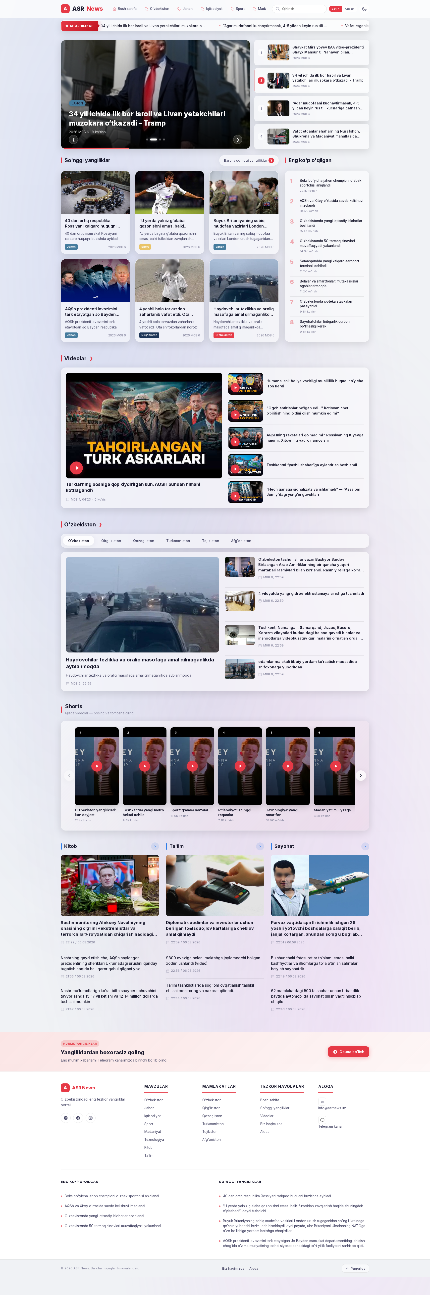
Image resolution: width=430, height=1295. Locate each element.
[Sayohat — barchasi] (365, 846)
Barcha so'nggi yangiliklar (248, 160)
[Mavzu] (364, 9)
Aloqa (264, 1132)
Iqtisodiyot (152, 1116)
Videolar (266, 1116)
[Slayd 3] (157, 139)
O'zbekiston (78, 541)
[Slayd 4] (164, 139)
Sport (148, 1124)
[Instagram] (91, 1118)
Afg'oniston (241, 541)
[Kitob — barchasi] (155, 846)
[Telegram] (66, 1118)
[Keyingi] (361, 775)
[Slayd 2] (151, 139)
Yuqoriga (358, 1268)
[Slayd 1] (147, 139)
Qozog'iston (143, 541)
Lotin (335, 8)
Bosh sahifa (269, 1100)
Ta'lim (149, 1155)
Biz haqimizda (271, 1124)
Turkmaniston (178, 541)
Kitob (148, 1148)
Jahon (149, 1108)
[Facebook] (78, 1118)
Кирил (349, 8)
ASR (83, 8)
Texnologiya (154, 1140)
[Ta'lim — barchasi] (260, 846)
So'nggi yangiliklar (274, 1108)
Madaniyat (152, 1132)
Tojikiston (210, 541)
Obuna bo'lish (351, 1052)
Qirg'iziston (111, 541)
